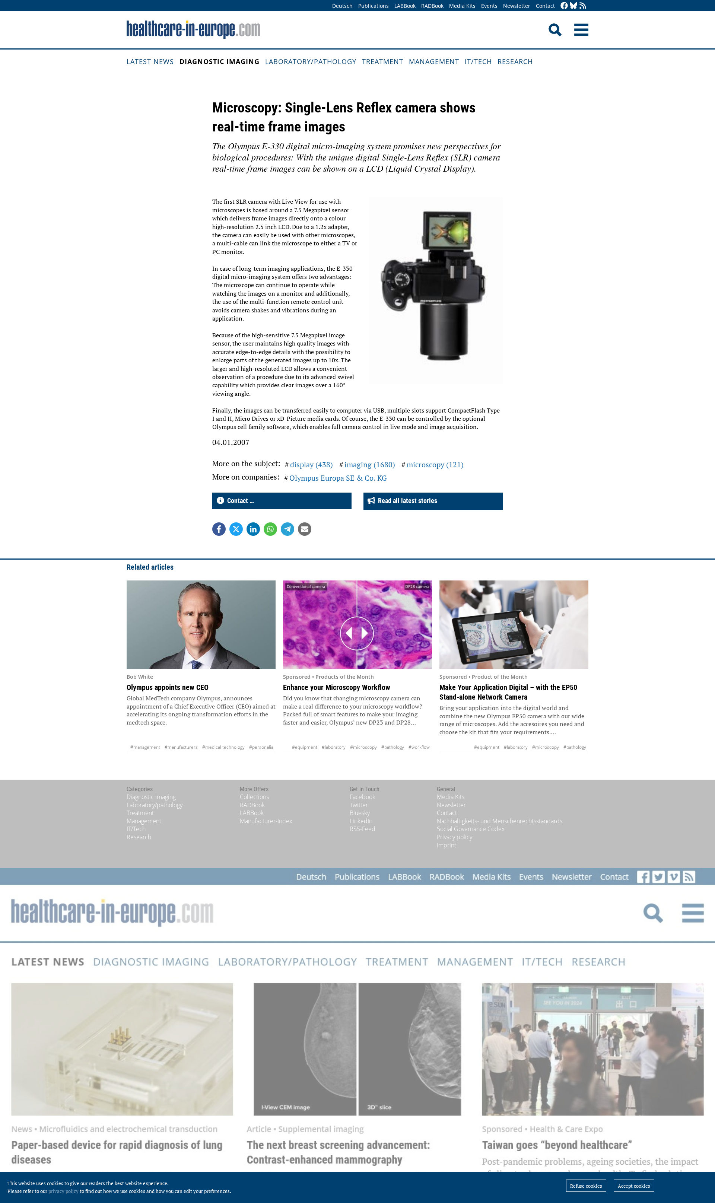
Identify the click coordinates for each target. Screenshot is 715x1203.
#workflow (419, 747)
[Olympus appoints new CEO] (201, 624)
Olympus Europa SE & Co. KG (338, 478)
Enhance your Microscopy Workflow (336, 687)
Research (515, 61)
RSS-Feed (362, 829)
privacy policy (63, 1191)
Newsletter (516, 5)
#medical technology (223, 747)
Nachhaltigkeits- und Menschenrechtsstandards (499, 821)
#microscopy (363, 747)
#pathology (392, 747)
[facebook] (564, 6)
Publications (373, 5)
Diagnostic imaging (219, 61)
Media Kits (462, 5)
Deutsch (342, 5)
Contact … (239, 501)
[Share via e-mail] (304, 529)
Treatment (382, 61)
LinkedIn (361, 821)
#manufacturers (181, 747)
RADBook (432, 5)
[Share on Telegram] (287, 529)
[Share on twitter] (236, 529)
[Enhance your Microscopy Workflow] (357, 624)
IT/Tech (478, 61)
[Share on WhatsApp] (270, 529)
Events (489, 5)
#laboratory (334, 747)
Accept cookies (634, 1186)
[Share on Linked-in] (253, 529)
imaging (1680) (369, 464)
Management (434, 61)
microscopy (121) (435, 464)
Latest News (150, 61)
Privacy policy (454, 837)
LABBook (405, 5)
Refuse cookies (586, 1186)
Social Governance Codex (471, 829)
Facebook (362, 797)
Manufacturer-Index (266, 821)
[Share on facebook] (219, 529)
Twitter (359, 805)
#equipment (304, 747)
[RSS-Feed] (583, 6)
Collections (254, 797)
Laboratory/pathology (310, 61)
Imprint (446, 845)
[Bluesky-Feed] (573, 6)
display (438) (311, 464)
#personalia (261, 747)
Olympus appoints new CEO (168, 687)
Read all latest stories (406, 501)
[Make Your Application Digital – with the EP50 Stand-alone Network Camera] (513, 624)
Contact (545, 5)
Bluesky (360, 813)
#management (145, 747)
